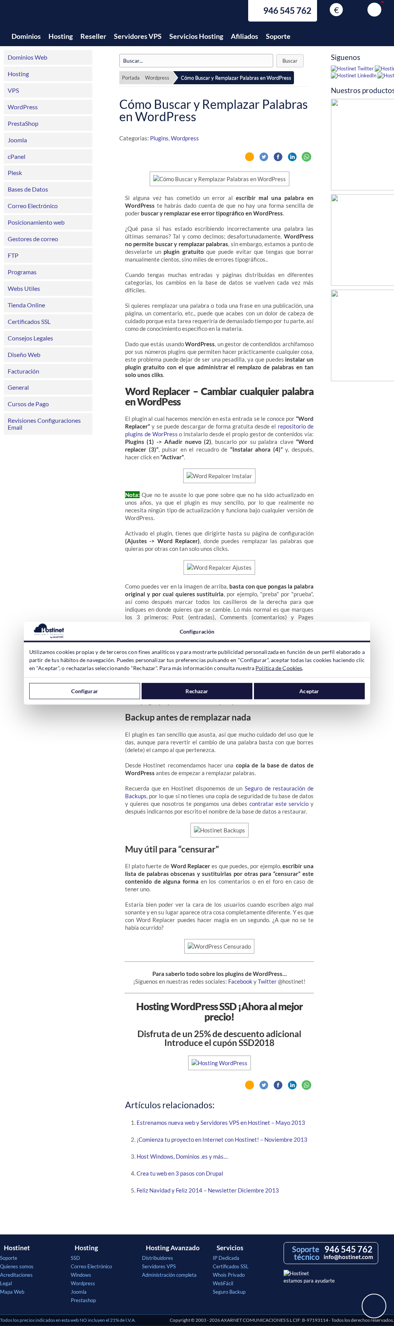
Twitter (267, 981)
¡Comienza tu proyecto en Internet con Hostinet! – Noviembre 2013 (222, 1139)
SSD (75, 1258)
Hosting (60, 36)
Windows (81, 1275)
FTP (13, 255)
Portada (131, 78)
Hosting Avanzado (173, 1248)
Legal (6, 1283)
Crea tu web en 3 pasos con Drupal (180, 1173)
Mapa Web (12, 1292)
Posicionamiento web (36, 222)
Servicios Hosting (196, 36)
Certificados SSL (29, 321)
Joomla (17, 139)
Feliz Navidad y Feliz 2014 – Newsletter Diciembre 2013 (208, 1190)
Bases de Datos (28, 189)
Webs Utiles (24, 288)
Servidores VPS (138, 36)
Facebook (240, 981)
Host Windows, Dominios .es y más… (182, 1156)
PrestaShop (23, 123)
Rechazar (196, 691)
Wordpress (157, 78)
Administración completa (169, 1275)
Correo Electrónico (33, 205)
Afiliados (244, 36)
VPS (13, 90)
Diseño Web (24, 354)
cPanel (16, 156)
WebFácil (223, 1283)
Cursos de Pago (28, 403)
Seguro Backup (229, 1292)
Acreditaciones (16, 1275)
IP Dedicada (226, 1258)
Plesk (15, 172)
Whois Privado (229, 1275)
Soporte (278, 36)
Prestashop (83, 1300)
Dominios (26, 36)
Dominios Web (27, 57)
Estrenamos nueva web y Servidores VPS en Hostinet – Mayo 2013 (221, 1122)
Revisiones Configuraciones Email (44, 424)
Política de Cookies (278, 667)
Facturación (23, 371)
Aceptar (309, 691)
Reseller (93, 36)
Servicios (230, 1248)
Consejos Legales (30, 338)
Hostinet (44, 14)
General (18, 387)
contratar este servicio (279, 803)
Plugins (159, 138)
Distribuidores (157, 1258)
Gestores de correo (33, 238)
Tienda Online (26, 305)
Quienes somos (16, 1266)
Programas (22, 271)
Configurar (84, 691)
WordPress (23, 106)
